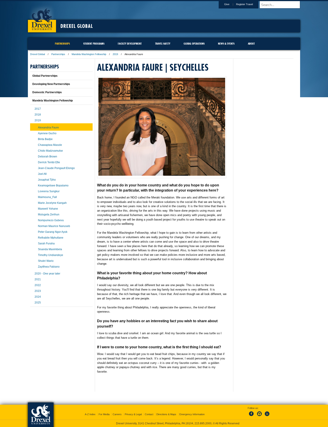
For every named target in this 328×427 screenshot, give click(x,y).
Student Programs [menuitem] (93, 43)
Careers (117, 414)
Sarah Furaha (46, 243)
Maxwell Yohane (48, 208)
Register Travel (244, 4)
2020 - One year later (47, 273)
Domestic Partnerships (47, 92)
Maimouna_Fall (47, 197)
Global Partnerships (45, 75)
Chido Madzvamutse (50, 150)
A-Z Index (90, 414)
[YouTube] (267, 416)
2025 (38, 302)
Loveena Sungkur (49, 191)
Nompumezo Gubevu (51, 220)
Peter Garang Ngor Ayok (52, 231)
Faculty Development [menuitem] (130, 43)
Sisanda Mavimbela (50, 249)
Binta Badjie (45, 139)
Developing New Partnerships (51, 84)
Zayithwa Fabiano (49, 266)
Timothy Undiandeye (50, 255)
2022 (38, 285)
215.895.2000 (203, 423)
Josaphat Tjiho (47, 179)
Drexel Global (76, 26)
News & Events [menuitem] (226, 43)
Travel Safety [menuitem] (162, 43)
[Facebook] (252, 416)
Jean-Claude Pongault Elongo (56, 168)
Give (226, 4)
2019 (115, 54)
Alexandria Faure (48, 127)
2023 (38, 291)
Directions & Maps (166, 414)
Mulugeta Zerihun (48, 214)
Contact (149, 414)
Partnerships (58, 54)
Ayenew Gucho (47, 133)
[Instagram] (259, 416)
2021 (38, 279)
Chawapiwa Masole (50, 144)
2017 (38, 108)
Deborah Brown (47, 156)
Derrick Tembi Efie (49, 162)
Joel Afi (42, 173)
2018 (38, 114)
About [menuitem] (251, 43)
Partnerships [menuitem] (62, 43)
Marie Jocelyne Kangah (52, 202)
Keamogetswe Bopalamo (53, 185)
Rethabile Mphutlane (50, 237)
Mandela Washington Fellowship (89, 54)
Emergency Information (192, 414)
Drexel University (42, 17)
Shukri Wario (46, 260)
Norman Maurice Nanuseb (54, 226)
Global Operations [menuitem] (194, 43)
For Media (104, 414)
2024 (38, 296)
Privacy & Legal (133, 414)
